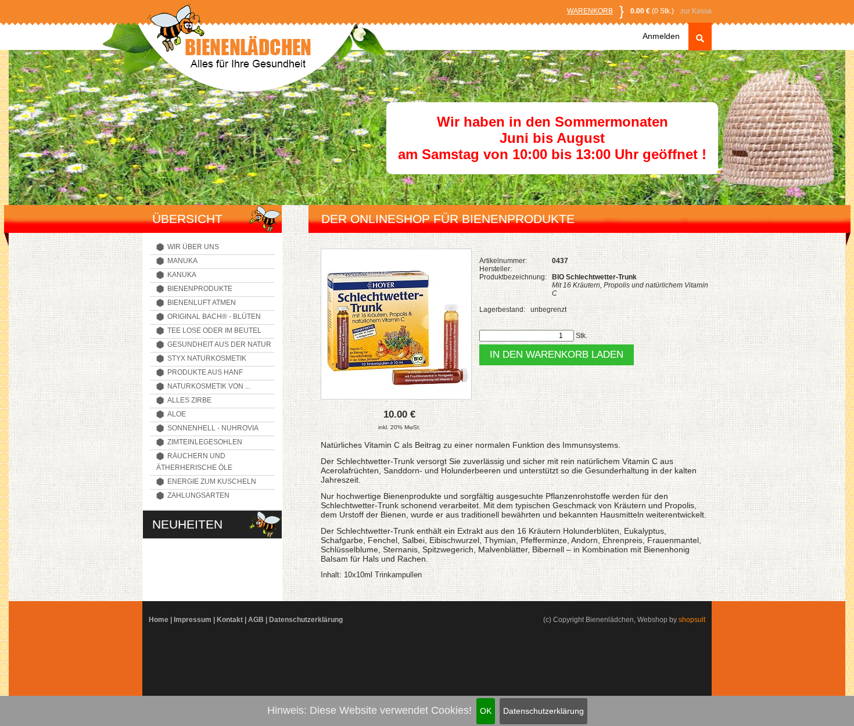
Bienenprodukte (199, 289)
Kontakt (230, 620)
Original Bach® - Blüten (214, 316)
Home (158, 620)
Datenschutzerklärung (543, 711)
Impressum (192, 620)
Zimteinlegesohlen (204, 442)
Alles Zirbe (189, 400)
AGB (256, 620)
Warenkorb (590, 11)
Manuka (182, 261)
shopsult (692, 620)
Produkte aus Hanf (205, 372)
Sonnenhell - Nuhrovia (213, 428)
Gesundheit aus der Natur (219, 344)
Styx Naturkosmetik (206, 358)
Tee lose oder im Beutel (214, 330)
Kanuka (181, 275)
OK (485, 711)
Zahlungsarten (198, 495)
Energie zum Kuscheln (211, 481)
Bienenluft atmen (201, 303)
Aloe (176, 414)
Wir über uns (193, 247)
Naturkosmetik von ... (208, 386)
